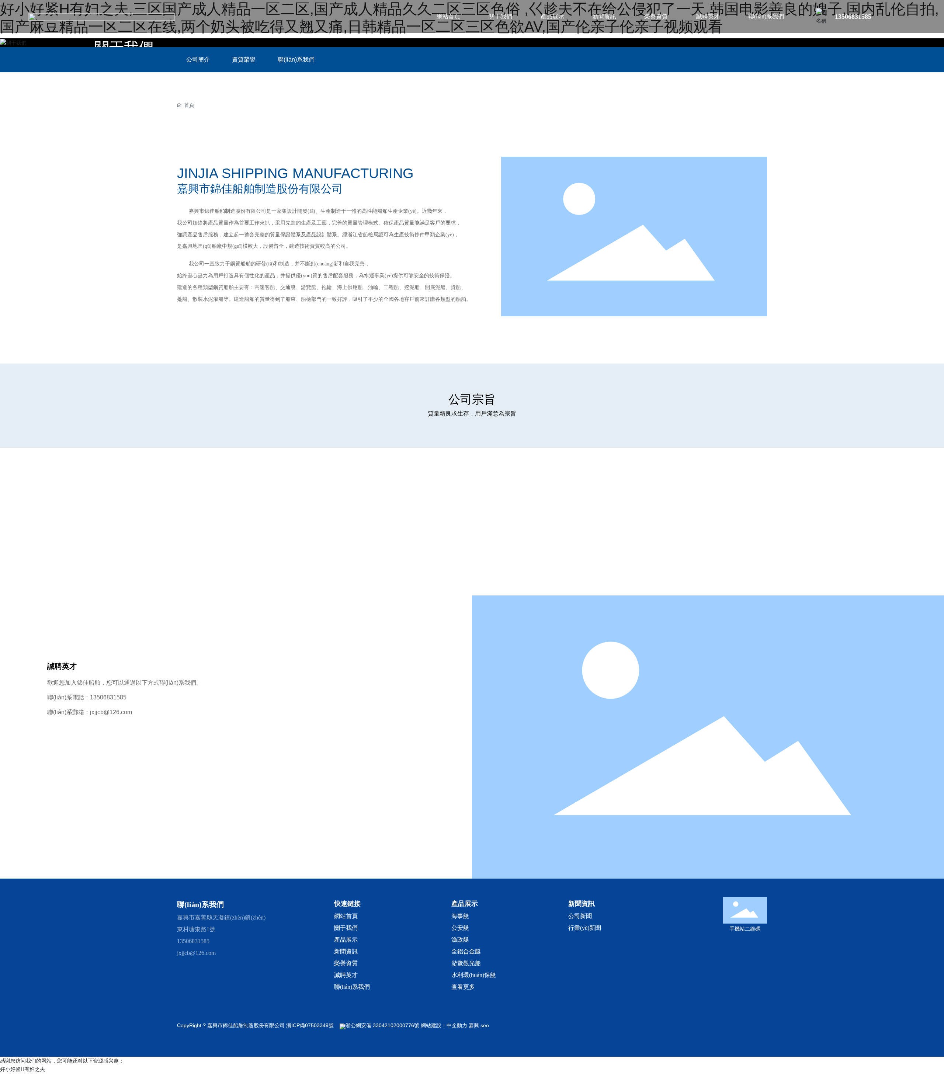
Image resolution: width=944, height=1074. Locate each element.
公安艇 (460, 928)
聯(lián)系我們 (296, 59)
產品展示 (346, 939)
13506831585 (853, 16)
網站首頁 (346, 916)
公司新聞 (580, 916)
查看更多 (463, 987)
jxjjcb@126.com (111, 712)
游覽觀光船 (466, 963)
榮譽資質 (346, 963)
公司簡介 (198, 59)
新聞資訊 (346, 951)
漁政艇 (460, 939)
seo (484, 1025)
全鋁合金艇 (466, 951)
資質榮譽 (244, 59)
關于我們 (346, 928)
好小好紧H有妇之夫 (22, 1069)
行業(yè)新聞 (584, 928)
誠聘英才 (346, 975)
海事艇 (460, 916)
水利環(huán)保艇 (473, 975)
